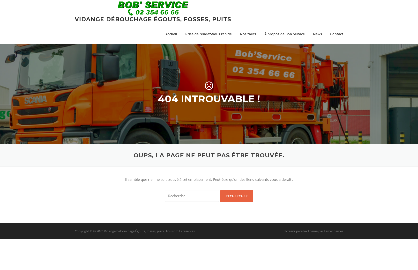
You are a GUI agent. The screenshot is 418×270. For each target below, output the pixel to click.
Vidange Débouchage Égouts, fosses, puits (153, 19)
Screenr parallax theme (301, 231)
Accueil (171, 34)
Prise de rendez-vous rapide (208, 34)
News (317, 34)
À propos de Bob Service (284, 34)
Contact (336, 34)
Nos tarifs (248, 34)
